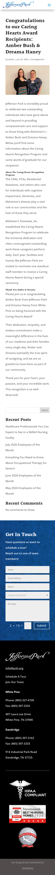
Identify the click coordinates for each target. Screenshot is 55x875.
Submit (41, 625)
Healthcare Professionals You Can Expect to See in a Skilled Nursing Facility (27, 432)
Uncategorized (37, 59)
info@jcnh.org (14, 668)
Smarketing (27, 868)
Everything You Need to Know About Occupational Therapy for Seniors (26, 462)
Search (44, 410)
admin (11, 59)
